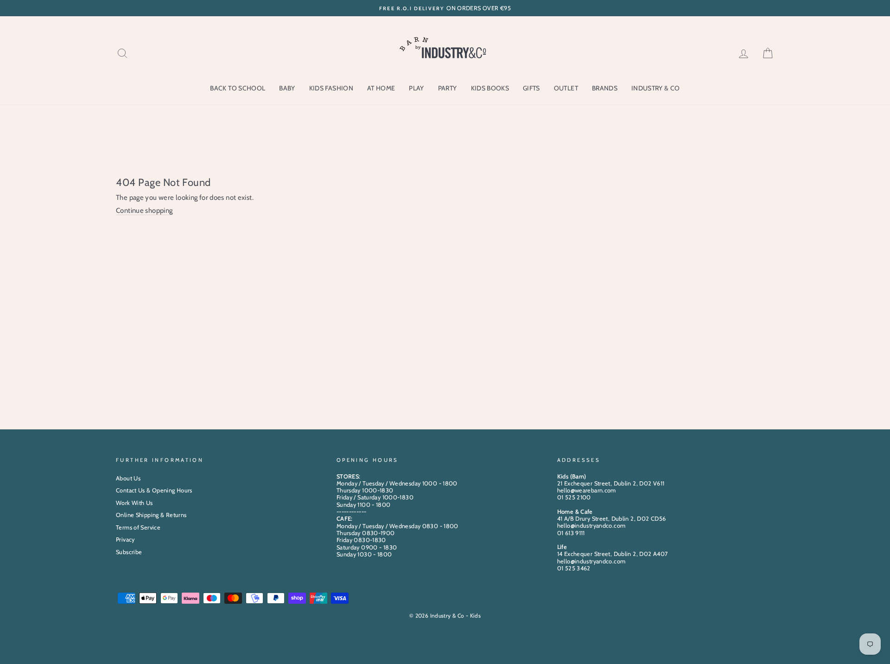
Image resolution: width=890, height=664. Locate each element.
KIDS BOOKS (490, 88)
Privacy (125, 539)
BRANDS (604, 88)
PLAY (416, 88)
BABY (287, 88)
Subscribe (129, 552)
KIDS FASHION (331, 88)
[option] (445, 8)
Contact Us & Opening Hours (154, 490)
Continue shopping (144, 210)
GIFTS (531, 88)
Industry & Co (655, 88)
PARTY (447, 88)
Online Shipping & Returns (151, 514)
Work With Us (134, 502)
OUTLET (566, 88)
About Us (128, 478)
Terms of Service (138, 527)
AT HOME (381, 88)
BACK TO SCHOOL (237, 88)
